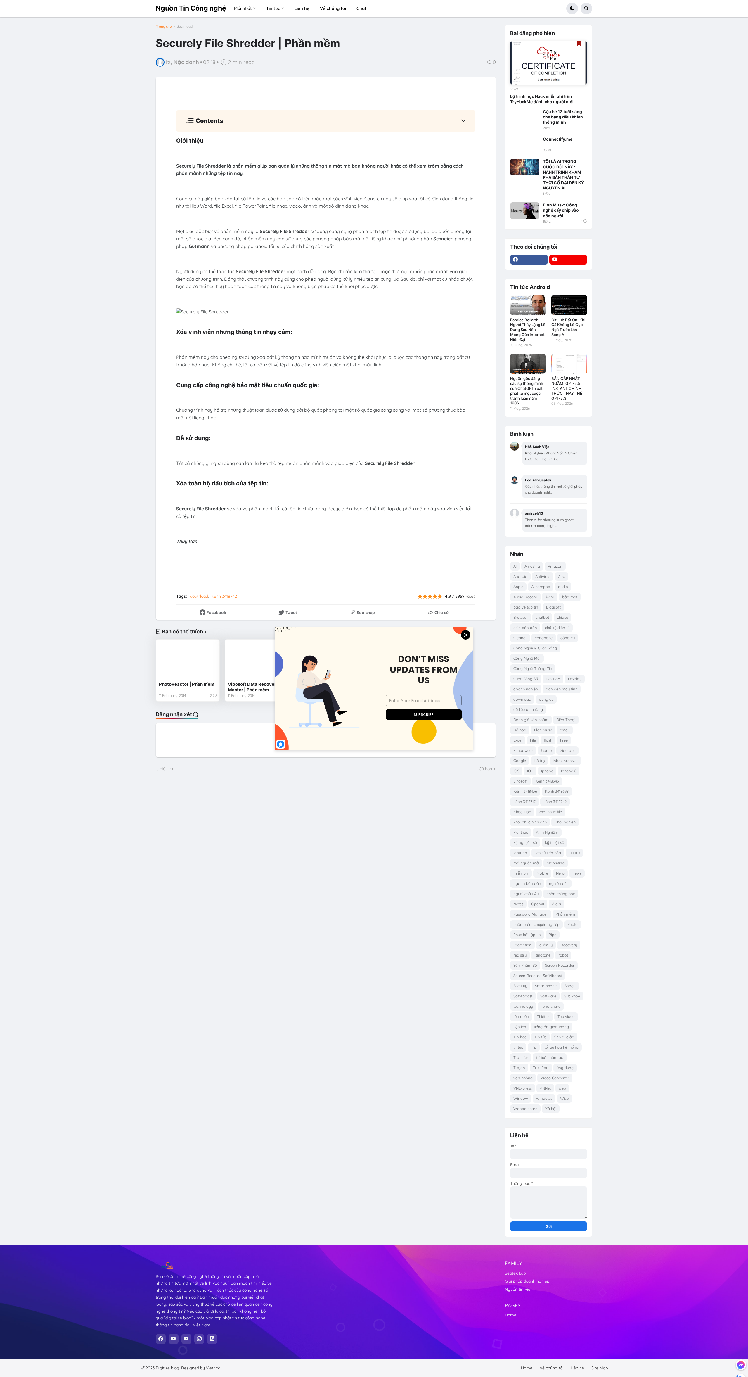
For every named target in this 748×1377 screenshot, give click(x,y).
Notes (518, 904)
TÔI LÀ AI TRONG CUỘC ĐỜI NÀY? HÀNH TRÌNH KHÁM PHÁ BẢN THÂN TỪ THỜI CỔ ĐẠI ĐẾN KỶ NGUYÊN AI (563, 174)
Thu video (566, 1016)
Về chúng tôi (551, 1368)
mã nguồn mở (526, 863)
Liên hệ (577, 1368)
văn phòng (523, 1078)
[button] (572, 8)
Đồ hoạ (519, 730)
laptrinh (520, 852)
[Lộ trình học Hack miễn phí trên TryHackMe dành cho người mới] (548, 63)
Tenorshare (550, 1006)
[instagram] (199, 1339)
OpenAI (537, 904)
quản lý (546, 944)
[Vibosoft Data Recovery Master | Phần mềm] (256, 660)
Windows (544, 1098)
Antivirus (542, 576)
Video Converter (555, 1078)
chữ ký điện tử (557, 627)
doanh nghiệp (525, 689)
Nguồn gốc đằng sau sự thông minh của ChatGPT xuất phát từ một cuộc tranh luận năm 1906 (526, 391)
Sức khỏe (572, 996)
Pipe (552, 934)
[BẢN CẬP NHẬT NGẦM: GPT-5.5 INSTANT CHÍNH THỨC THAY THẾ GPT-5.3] (569, 364)
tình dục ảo (564, 1037)
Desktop (553, 678)
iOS (516, 770)
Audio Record (525, 596)
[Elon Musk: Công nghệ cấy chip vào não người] (524, 210)
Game (546, 750)
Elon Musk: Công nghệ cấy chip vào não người (561, 210)
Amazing (532, 566)
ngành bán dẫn (527, 883)
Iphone (547, 770)
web (562, 1088)
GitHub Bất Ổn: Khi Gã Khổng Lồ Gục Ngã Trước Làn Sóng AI (568, 327)
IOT (530, 770)
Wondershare (525, 1108)
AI (515, 566)
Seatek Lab (515, 1273)
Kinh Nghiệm (547, 832)
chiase (562, 617)
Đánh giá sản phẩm (530, 719)
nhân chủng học (560, 893)
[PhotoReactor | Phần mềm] (188, 660)
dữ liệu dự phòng (528, 709)
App (561, 576)
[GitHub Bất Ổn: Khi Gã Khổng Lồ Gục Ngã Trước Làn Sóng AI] (569, 305)
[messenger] (741, 1364)
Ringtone (542, 955)
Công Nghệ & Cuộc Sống (535, 648)
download (185, 26)
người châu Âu (526, 893)
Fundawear (523, 750)
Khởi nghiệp (565, 822)
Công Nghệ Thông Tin (532, 668)
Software (548, 996)
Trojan (519, 1067)
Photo (572, 924)
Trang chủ (164, 26)
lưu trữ (574, 852)
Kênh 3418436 (525, 791)
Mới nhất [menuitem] (243, 8)
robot (563, 955)
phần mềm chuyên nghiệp (536, 924)
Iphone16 (568, 770)
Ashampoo (540, 586)
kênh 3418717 (524, 801)
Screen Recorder (559, 965)
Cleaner (520, 637)
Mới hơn (167, 768)
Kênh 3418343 (547, 781)
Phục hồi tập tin (527, 934)
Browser (520, 617)
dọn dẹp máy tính (561, 689)
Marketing (556, 863)
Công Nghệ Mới (527, 658)
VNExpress (522, 1088)
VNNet (545, 1088)
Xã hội (550, 1108)
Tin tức (540, 1037)
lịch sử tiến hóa (548, 852)
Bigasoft (553, 607)
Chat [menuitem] (361, 8)
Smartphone (546, 985)
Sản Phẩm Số (525, 965)
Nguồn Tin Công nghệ (191, 8)
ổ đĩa (556, 904)
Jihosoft (520, 781)
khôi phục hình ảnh (530, 822)
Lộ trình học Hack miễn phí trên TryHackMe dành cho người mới (542, 99)
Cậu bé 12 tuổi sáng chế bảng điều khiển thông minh (563, 117)
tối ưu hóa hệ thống (561, 1047)
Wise (564, 1098)
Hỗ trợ (539, 760)
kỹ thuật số (554, 842)
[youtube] (568, 260)
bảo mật (569, 596)
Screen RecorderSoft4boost (537, 975)
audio (563, 586)
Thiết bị (543, 1016)
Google (519, 760)
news (576, 873)
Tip (533, 1047)
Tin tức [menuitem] (273, 8)
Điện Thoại (565, 719)
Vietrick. (213, 1368)
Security (520, 985)
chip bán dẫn (525, 627)
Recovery (568, 944)
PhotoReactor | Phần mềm (186, 684)
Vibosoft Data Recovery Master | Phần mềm (253, 687)
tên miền (521, 1016)
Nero (560, 873)
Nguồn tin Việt (518, 1289)
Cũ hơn (485, 768)
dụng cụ (546, 699)
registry (520, 955)
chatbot (542, 617)
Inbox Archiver (565, 760)
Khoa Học (522, 811)
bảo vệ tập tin (525, 607)
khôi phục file (550, 811)
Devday (574, 678)
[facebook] (529, 260)
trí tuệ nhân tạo (549, 1057)
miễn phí (521, 873)
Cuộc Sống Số (525, 678)
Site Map (599, 1368)
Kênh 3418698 (557, 791)
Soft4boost (522, 996)
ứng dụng (565, 1067)
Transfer (520, 1057)
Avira (549, 596)
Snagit (570, 985)
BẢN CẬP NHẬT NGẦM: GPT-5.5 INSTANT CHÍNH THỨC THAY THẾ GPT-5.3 (566, 388)
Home (510, 1315)
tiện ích (519, 1026)
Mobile (542, 873)
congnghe (544, 637)
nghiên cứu (558, 883)
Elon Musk (543, 730)
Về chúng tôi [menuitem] (333, 8)
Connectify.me (557, 139)
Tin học (520, 1037)
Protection (522, 944)
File (533, 740)
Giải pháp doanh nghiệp (527, 1281)
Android (520, 576)
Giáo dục (567, 750)
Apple (518, 586)
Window (520, 1098)
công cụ (567, 637)
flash (548, 740)
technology (523, 1006)
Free (564, 740)
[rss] (212, 1339)
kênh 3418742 (224, 596)
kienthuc (520, 832)
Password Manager (530, 914)
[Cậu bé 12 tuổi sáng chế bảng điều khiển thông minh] (524, 117)
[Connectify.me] (524, 145)
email (564, 730)
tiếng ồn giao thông (551, 1026)
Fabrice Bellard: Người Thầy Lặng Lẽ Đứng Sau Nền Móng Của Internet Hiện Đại (528, 330)
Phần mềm (565, 914)
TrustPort (541, 1067)
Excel (517, 740)
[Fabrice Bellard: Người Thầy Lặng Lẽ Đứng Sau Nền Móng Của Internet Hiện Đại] (528, 305)
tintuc (518, 1047)
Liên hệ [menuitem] (302, 8)
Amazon (555, 566)
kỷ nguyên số (525, 842)
